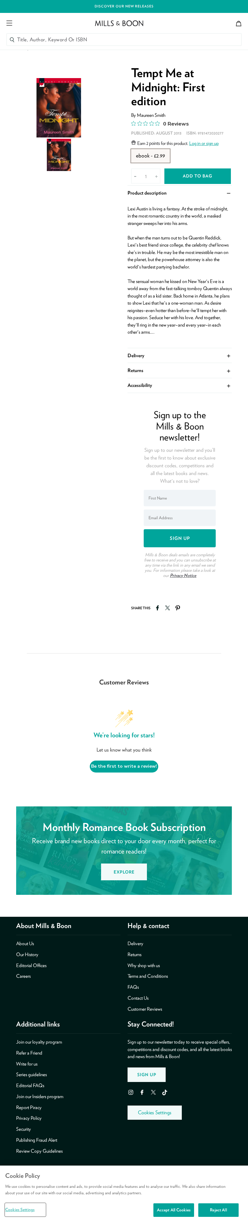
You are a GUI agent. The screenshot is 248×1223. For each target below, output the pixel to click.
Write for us (26, 1064)
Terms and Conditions (148, 976)
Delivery (180, 355)
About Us (25, 943)
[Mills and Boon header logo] (119, 23)
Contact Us (138, 998)
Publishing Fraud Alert (36, 1140)
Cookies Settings (154, 1112)
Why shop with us (144, 965)
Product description (180, 193)
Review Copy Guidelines (39, 1151)
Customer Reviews (145, 1009)
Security (23, 1129)
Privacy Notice (183, 575)
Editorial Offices (31, 965)
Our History (27, 954)
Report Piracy (29, 1107)
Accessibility (180, 385)
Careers (23, 976)
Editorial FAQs (30, 1085)
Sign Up (146, 1074)
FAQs (133, 987)
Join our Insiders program (39, 1096)
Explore (124, 871)
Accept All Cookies (174, 1210)
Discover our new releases (124, 6)
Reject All (218, 1210)
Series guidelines (31, 1074)
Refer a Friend (29, 1053)
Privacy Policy (29, 1118)
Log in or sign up (204, 143)
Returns (180, 370)
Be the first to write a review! (124, 766)
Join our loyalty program (39, 1042)
